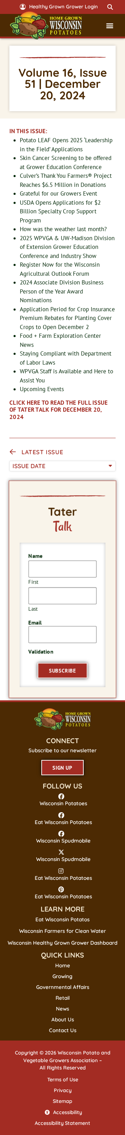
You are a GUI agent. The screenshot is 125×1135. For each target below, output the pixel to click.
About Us (62, 1020)
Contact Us (62, 1030)
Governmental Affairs (62, 987)
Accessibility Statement (62, 1123)
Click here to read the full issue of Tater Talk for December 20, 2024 (58, 410)
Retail (63, 998)
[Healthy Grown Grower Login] (23, 7)
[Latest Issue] (12, 452)
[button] (110, 7)
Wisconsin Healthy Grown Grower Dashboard (62, 942)
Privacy (63, 1090)
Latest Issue (42, 452)
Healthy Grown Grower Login (63, 6)
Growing (62, 976)
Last (33, 608)
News (62, 1009)
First (34, 582)
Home (62, 966)
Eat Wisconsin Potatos (62, 919)
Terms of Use (62, 1079)
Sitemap (62, 1101)
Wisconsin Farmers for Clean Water (62, 931)
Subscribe (62, 669)
